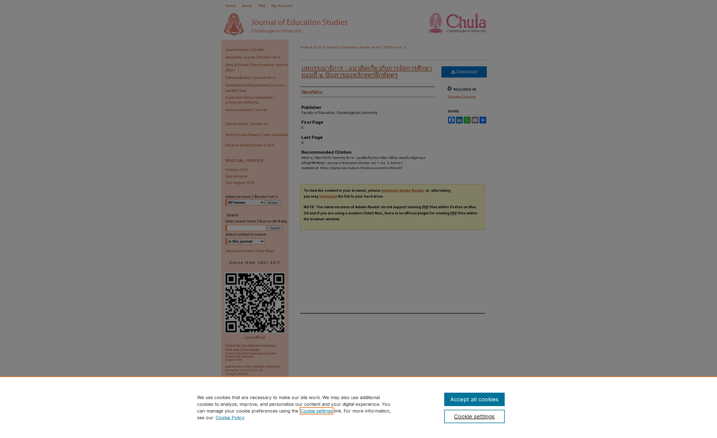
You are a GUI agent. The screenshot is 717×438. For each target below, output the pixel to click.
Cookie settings (316, 411)
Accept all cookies (474, 399)
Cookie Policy (230, 417)
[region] (358, 407)
